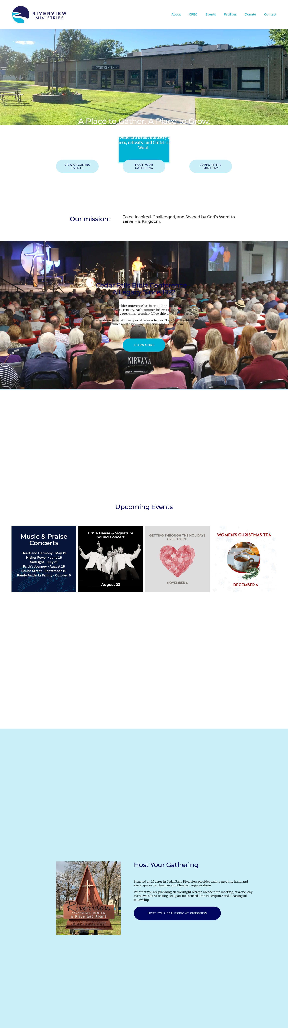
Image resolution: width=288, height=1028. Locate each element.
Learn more (144, 345)
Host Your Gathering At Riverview (177, 913)
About (176, 14)
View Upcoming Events (77, 166)
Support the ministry (211, 166)
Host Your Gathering (144, 166)
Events (211, 14)
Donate (250, 14)
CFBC (193, 14)
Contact (270, 14)
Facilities (230, 14)
